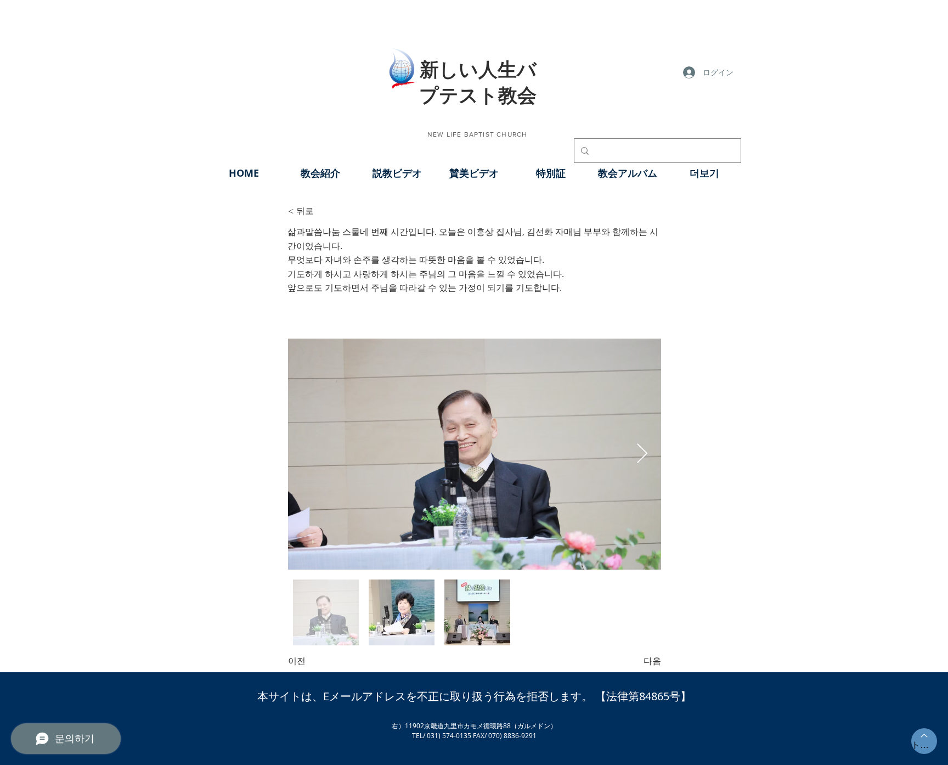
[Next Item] (642, 454)
